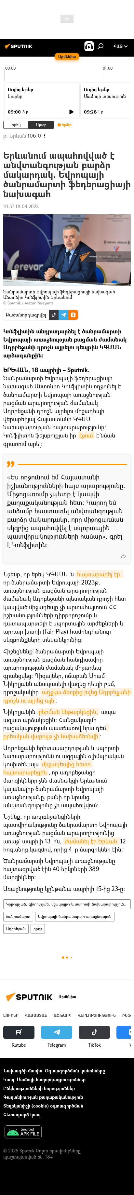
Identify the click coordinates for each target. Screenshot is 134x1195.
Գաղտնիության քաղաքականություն (43, 1097)
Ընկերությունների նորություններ (39, 1088)
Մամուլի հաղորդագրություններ (51, 1079)
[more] (123, 556)
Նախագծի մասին (22, 1070)
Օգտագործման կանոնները (75, 1070)
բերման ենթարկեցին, (68, 712)
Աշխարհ (62, 1015)
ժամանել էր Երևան (92, 841)
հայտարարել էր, (99, 574)
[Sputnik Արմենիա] (19, 49)
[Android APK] (23, 1132)
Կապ (8, 1079)
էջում (86, 435)
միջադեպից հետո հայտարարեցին (47, 768)
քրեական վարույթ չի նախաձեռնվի (56, 732)
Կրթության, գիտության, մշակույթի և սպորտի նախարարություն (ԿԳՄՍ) (68, 904)
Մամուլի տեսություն (105, 96)
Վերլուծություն (97, 1015)
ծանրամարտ (18, 916)
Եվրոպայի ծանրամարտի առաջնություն (75, 916)
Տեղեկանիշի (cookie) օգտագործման (43, 1106)
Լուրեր (15, 96)
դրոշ (38, 929)
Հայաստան (36, 1015)
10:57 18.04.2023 (21, 206)
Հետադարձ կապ (22, 1114)
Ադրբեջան (16, 929)
